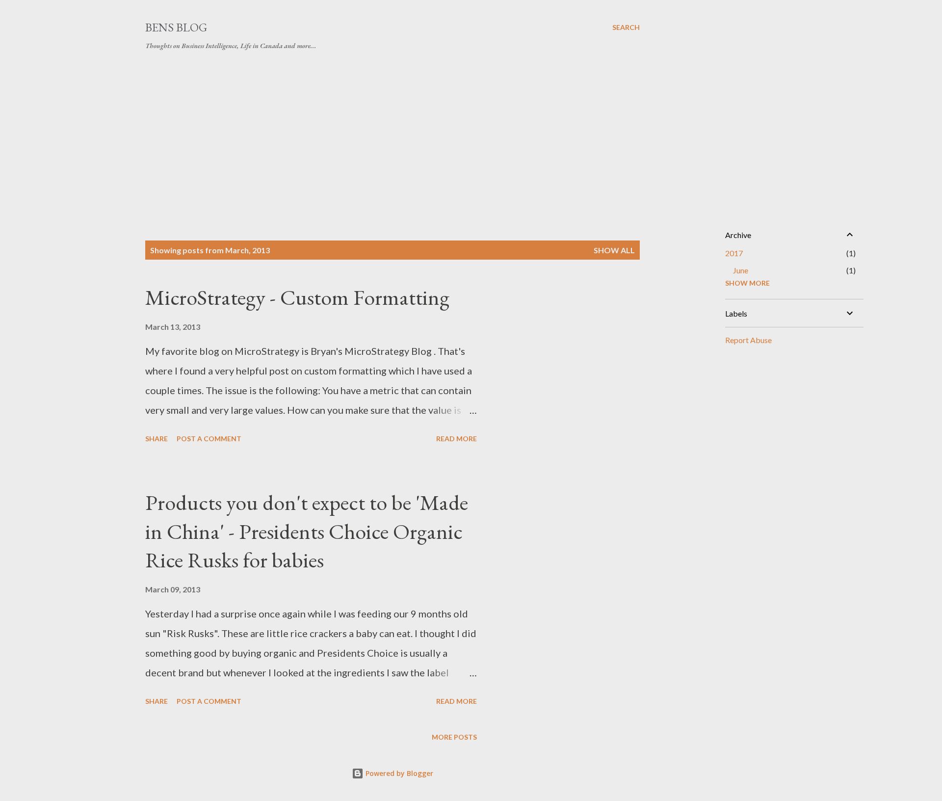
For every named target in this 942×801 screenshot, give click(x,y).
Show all (614, 250)
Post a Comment (209, 438)
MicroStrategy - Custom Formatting (297, 297)
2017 (734, 253)
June (740, 270)
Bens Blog (176, 27)
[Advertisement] (392, 131)
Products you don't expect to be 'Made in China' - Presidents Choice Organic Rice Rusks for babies (306, 531)
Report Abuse (748, 340)
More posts (454, 737)
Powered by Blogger (398, 773)
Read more (456, 438)
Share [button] (156, 438)
